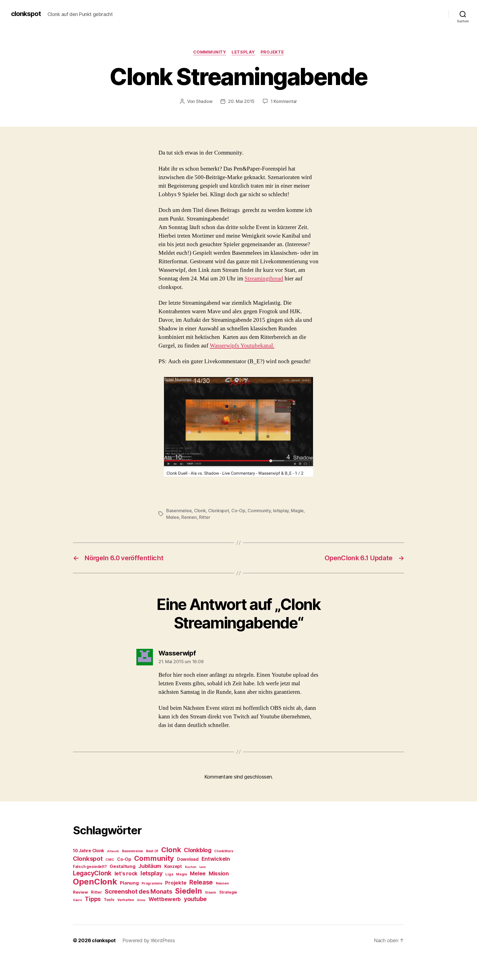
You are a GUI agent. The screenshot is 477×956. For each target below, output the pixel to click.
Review (80, 892)
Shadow (204, 101)
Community (259, 510)
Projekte (272, 52)
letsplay (243, 52)
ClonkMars (223, 851)
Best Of (152, 851)
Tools (109, 899)
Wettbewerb (165, 899)
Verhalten (125, 900)
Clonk (200, 510)
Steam (210, 892)
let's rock (126, 873)
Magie (297, 510)
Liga (169, 874)
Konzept (173, 866)
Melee (172, 517)
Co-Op (238, 510)
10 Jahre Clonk (88, 850)
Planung (129, 883)
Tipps (93, 898)
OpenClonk (95, 881)
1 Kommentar (284, 101)
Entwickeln (216, 859)
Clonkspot (218, 510)
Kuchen (190, 867)
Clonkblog (197, 850)
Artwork (113, 851)
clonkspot (26, 13)
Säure (77, 900)
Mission (219, 873)
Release (201, 882)
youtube (195, 898)
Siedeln (188, 890)
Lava (202, 867)
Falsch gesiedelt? (90, 866)
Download (187, 859)
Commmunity (209, 52)
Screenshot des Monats (138, 891)
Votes (141, 900)
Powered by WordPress (148, 940)
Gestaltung (122, 866)
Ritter (204, 517)
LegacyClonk (92, 873)
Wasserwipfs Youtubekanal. (242, 345)
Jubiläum (149, 866)
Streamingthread (264, 278)
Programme (152, 883)
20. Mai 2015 (241, 101)
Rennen (189, 517)
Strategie (228, 892)
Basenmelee (179, 510)
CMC (109, 859)
